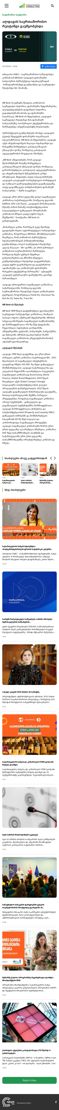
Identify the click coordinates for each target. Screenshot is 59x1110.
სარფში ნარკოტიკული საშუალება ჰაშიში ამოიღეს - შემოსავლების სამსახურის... (27, 620)
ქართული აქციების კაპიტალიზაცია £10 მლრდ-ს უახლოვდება (26, 1051)
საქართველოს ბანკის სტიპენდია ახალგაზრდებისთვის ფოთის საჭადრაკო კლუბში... (27, 547)
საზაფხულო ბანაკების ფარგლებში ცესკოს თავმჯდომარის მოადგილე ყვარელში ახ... (23, 906)
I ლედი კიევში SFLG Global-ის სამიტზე (20, 692)
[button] (51, 458)
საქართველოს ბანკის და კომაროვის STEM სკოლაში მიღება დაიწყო (9, 481)
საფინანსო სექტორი (14, 14)
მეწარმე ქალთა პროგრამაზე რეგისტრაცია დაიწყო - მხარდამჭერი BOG (47, 481)
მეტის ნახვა (29, 1080)
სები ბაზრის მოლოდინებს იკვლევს (27, 481)
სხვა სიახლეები (15, 489)
